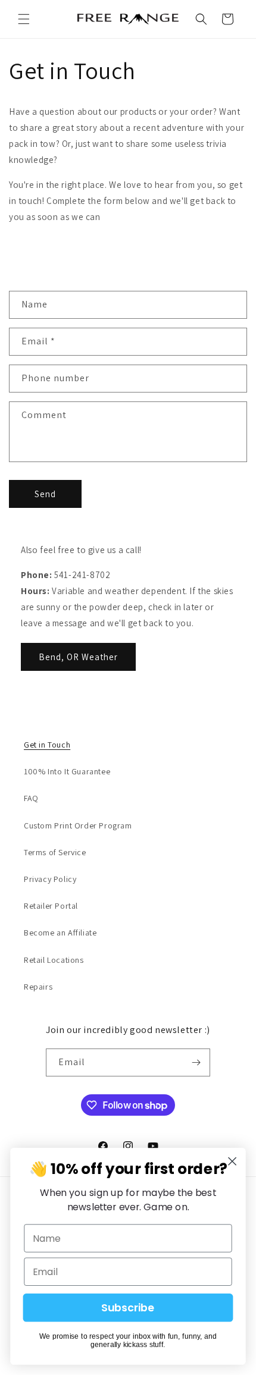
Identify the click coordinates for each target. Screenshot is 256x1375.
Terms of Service (55, 852)
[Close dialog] (232, 1161)
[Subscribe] (196, 1062)
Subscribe (128, 1308)
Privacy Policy (50, 879)
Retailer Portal (51, 905)
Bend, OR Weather (78, 657)
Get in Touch (47, 744)
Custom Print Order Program (78, 825)
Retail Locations (54, 960)
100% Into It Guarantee (67, 771)
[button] (24, 19)
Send (45, 494)
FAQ (31, 798)
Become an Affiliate (60, 932)
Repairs (38, 986)
